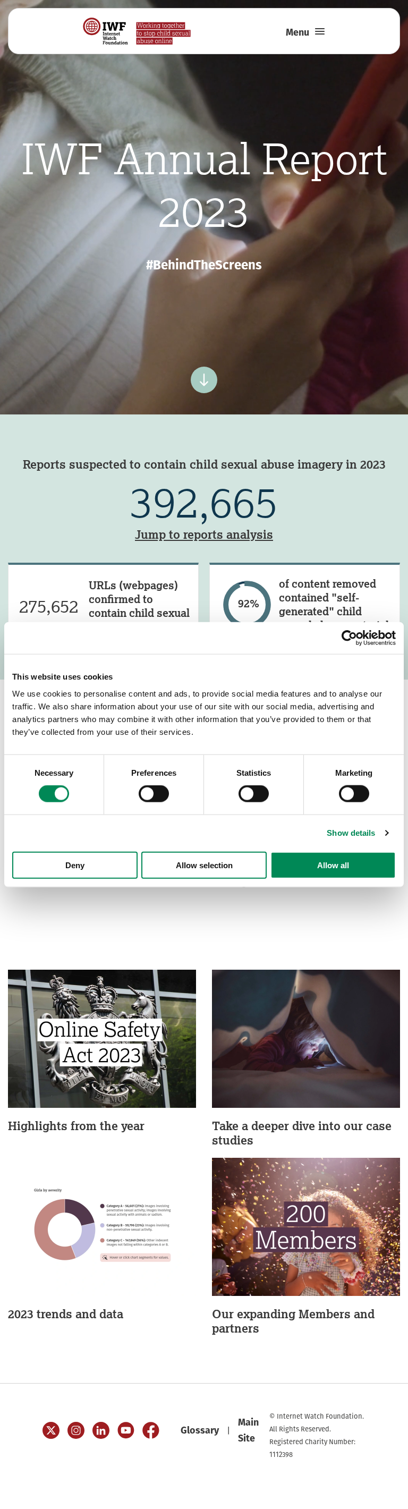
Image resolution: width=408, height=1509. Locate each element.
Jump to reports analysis (204, 534)
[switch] (154, 793)
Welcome (356, 1493)
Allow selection (204, 864)
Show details (351, 832)
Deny (74, 864)
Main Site (248, 1430)
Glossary (200, 1430)
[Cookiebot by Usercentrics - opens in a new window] (349, 638)
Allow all (333, 864)
